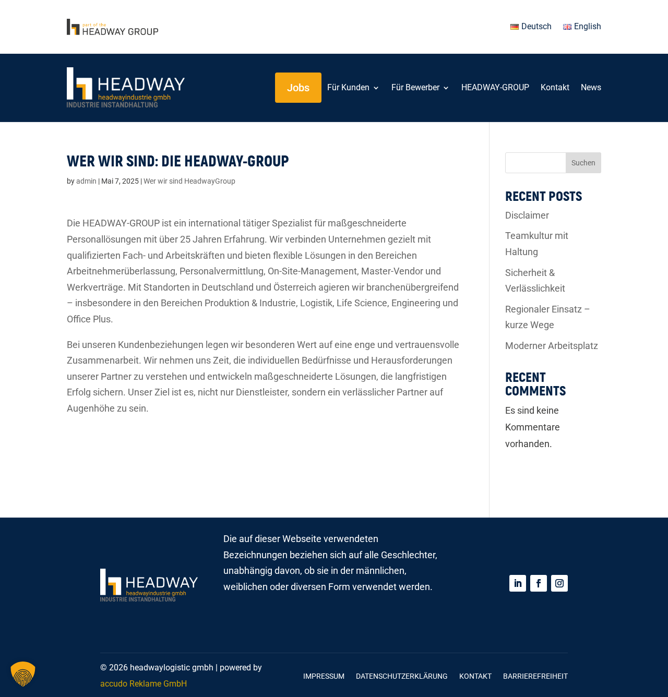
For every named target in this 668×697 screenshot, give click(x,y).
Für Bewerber (415, 87)
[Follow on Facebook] (538, 583)
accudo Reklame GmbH (143, 684)
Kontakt (555, 87)
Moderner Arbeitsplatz (551, 345)
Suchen (583, 163)
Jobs (298, 87)
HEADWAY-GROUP (495, 87)
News (591, 87)
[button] (23, 674)
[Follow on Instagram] (559, 583)
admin (86, 181)
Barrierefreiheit (535, 676)
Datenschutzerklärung (402, 676)
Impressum (323, 676)
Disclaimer (527, 215)
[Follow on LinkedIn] (517, 583)
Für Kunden (348, 87)
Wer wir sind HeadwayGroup (189, 181)
